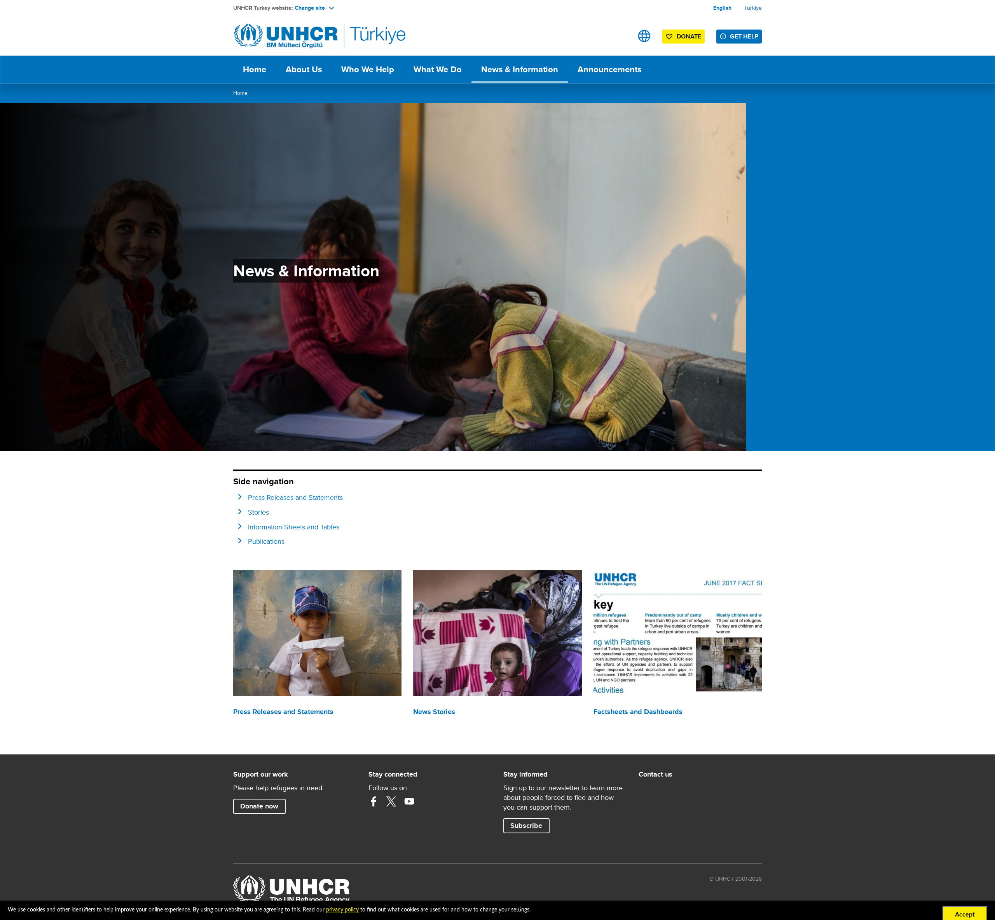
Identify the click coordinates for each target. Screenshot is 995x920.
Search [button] (619, 36)
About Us (304, 69)
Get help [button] (744, 36)
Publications (266, 541)
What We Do (438, 69)
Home (254, 69)
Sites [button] (644, 36)
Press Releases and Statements (295, 497)
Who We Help (367, 69)
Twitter (391, 801)
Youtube (409, 801)
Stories (258, 512)
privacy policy (342, 910)
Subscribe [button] (526, 825)
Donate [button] (689, 36)
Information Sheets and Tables (293, 527)
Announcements (609, 69)
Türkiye (753, 8)
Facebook (373, 801)
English (722, 8)
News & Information (519, 69)
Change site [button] (310, 8)
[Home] (287, 35)
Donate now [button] (259, 806)
